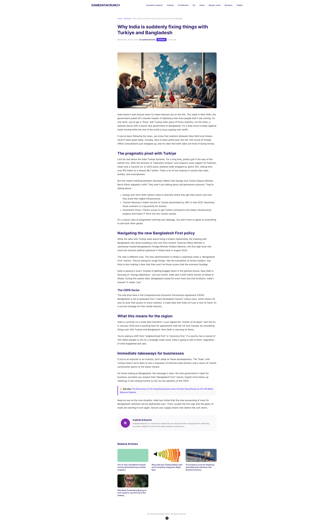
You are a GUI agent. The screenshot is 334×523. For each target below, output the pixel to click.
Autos (202, 5)
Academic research (154, 5)
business (161, 40)
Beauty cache (214, 5)
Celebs (240, 5)
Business (228, 5)
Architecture (183, 5)
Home (119, 18)
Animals (170, 5)
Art (194, 5)
